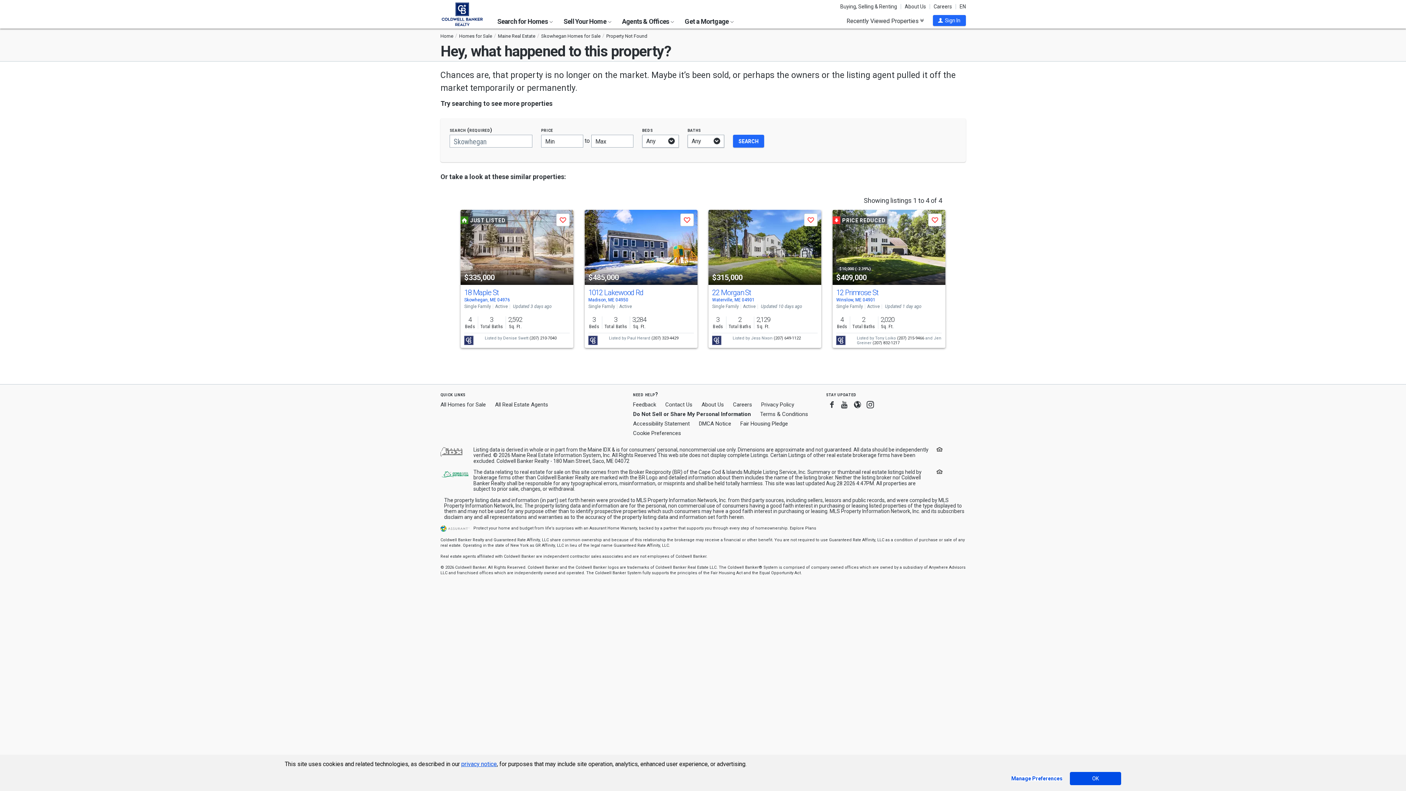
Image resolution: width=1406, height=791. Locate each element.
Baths (695, 130)
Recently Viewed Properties (883, 21)
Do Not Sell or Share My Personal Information (692, 414)
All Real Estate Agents (521, 404)
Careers (943, 6)
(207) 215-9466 (910, 338)
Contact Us (678, 404)
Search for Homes (523, 21)
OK (1095, 778)
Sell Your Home (585, 21)
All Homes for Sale (463, 404)
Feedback (644, 405)
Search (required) (471, 130)
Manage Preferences (1037, 778)
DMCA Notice (715, 423)
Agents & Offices (646, 21)
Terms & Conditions (784, 414)
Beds (647, 130)
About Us (915, 6)
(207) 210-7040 (543, 338)
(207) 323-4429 (664, 338)
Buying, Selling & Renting (868, 6)
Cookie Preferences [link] (657, 433)
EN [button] (963, 7)
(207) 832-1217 (886, 343)
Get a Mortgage (707, 21)
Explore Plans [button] (803, 528)
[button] (949, 20)
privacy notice (479, 764)
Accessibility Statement (661, 423)
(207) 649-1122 (787, 338)
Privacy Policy (777, 404)
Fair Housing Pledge (764, 423)
